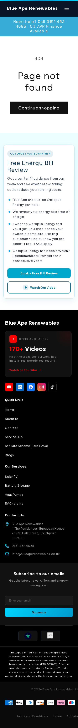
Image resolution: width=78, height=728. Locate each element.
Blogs (9, 455)
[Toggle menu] (66, 8)
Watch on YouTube (23, 370)
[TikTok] (52, 387)
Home (9, 409)
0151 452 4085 (23, 546)
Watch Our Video (43, 287)
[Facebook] (31, 387)
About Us (12, 419)
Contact (11, 428)
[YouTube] (9, 387)
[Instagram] (41, 387)
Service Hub (14, 437)
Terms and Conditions (32, 716)
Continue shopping (38, 107)
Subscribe (39, 612)
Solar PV (11, 476)
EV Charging (14, 503)
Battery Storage (17, 485)
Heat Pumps (14, 494)
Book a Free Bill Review (39, 273)
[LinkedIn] (20, 387)
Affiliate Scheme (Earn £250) (26, 446)
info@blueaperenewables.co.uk (36, 554)
